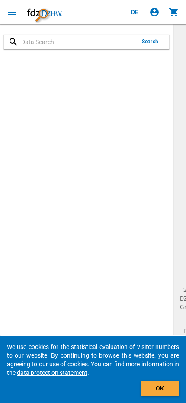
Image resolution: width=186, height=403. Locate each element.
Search (150, 41)
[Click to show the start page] (44, 12)
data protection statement (52, 372)
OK (160, 388)
